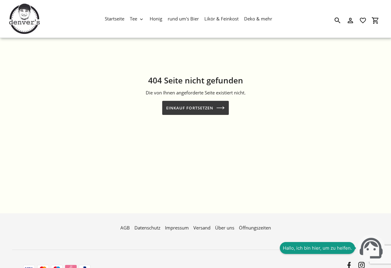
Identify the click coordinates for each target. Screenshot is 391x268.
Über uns (224, 228)
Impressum (177, 228)
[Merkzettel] (363, 20)
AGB (125, 228)
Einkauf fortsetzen (189, 108)
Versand (201, 228)
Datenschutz (147, 228)
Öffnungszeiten (255, 228)
